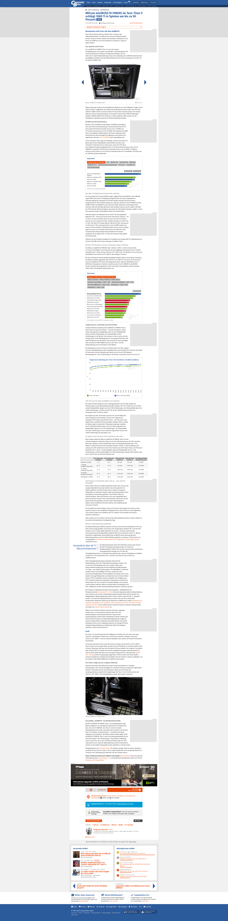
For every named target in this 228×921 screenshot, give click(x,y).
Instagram (123, 907)
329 (87, 866)
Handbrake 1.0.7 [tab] (92, 165)
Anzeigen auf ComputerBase (95, 760)
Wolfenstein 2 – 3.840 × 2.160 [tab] (96, 287)
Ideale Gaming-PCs (131, 6)
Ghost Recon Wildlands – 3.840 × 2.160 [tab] (122, 282)
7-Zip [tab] (107, 162)
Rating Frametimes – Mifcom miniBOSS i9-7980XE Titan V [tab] (104, 279)
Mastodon (134, 907)
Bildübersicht (90, 837)
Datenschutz (74, 914)
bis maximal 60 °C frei (104, 592)
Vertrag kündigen (106, 912)
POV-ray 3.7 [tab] (121, 165)
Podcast (89, 6)
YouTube (148, 907)
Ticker (88, 2)
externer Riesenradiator (102, 607)
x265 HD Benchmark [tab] (93, 167)
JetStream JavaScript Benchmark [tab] (107, 165)
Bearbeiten (129, 171)
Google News (112, 907)
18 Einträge (137, 171)
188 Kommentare (133, 789)
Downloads (107, 2)
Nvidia (121, 825)
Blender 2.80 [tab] (114, 162)
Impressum (74, 912)
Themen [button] (100, 2)
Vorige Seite (89, 790)
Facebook (101, 907)
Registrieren (144, 2)
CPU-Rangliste (153, 6)
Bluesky (92, 907)
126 (87, 857)
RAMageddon (97, 6)
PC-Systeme (129, 825)
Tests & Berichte (93, 10)
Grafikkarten (104, 10)
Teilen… (139, 821)
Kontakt (80, 912)
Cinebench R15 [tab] (124, 162)
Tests (94, 2)
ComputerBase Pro (105, 758)
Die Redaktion (125, 756)
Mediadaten (87, 912)
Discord (83, 907)
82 (87, 875)
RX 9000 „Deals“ (119, 6)
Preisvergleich (117, 2)
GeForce (96, 825)
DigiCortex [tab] (132, 162)
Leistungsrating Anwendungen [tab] (96, 162)
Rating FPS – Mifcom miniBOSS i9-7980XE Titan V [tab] (101, 277)
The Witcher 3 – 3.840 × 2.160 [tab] (119, 284)
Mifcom (114, 825)
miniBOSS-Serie (104, 748)
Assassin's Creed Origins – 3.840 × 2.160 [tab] (99, 282)
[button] (153, 2)
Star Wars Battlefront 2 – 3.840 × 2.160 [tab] (98, 284)
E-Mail (110, 829)
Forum (126, 2)
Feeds (75, 907)
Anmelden (136, 2)
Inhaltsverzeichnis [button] (96, 27)
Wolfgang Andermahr (101, 829)
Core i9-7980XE (104, 137)
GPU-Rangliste (143, 6)
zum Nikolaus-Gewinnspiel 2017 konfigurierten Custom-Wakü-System (117, 539)
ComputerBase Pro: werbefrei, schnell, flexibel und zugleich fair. (112, 842)
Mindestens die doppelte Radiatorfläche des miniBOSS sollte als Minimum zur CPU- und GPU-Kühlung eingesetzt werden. (114, 603)
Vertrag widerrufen (96, 912)
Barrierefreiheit (116, 912)
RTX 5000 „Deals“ (108, 6)
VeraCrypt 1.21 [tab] (131, 165)
